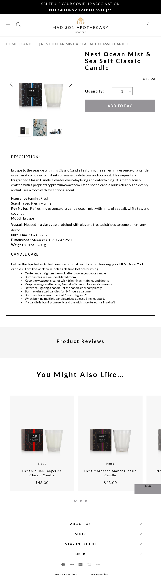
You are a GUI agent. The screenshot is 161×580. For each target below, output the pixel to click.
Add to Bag (120, 106)
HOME (11, 44)
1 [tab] (75, 501)
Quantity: (94, 91)
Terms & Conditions (65, 574)
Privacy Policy (99, 574)
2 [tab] (81, 501)
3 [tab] (86, 501)
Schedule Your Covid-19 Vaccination (80, 4)
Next (149, 485)
